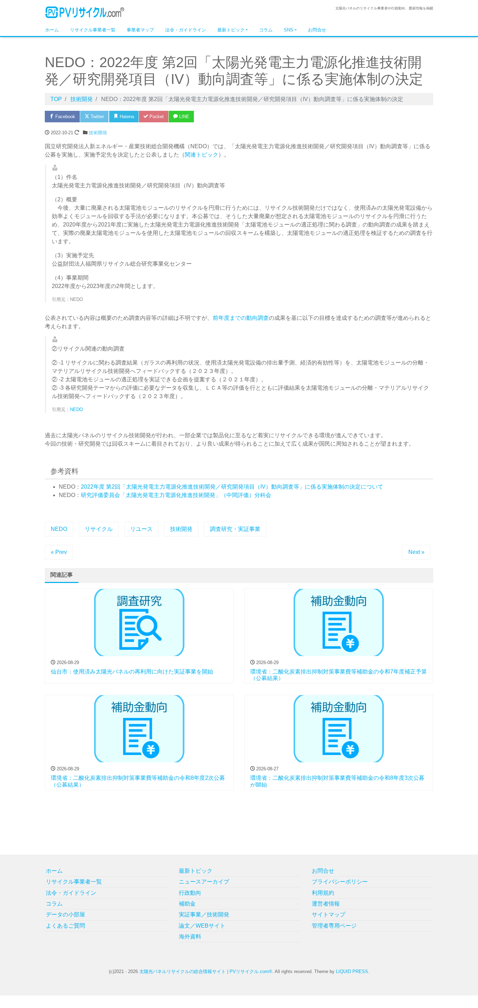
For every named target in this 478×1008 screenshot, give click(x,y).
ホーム (52, 30)
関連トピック (201, 155)
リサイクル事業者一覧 (92, 30)
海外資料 (190, 936)
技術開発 (98, 132)
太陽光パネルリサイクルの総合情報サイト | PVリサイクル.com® (205, 971)
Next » (416, 552)
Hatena (126, 116)
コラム (266, 30)
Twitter (96, 116)
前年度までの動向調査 (241, 318)
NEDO (76, 409)
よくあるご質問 (65, 926)
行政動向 (190, 893)
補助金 (187, 904)
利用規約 (323, 893)
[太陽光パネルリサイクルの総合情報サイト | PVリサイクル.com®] (85, 11)
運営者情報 (326, 904)
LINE (183, 116)
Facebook (64, 116)
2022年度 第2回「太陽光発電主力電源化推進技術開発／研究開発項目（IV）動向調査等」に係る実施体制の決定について (232, 487)
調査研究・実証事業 (235, 529)
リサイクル (99, 529)
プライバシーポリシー (340, 882)
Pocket (156, 116)
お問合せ (317, 30)
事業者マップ (140, 30)
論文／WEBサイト (202, 926)
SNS (288, 30)
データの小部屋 (65, 914)
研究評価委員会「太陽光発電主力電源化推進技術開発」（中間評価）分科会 (176, 495)
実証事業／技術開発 (204, 914)
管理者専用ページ (334, 926)
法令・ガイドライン (185, 30)
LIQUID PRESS (352, 971)
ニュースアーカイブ (204, 882)
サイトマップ (328, 914)
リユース (141, 529)
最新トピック (231, 30)
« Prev (59, 552)
